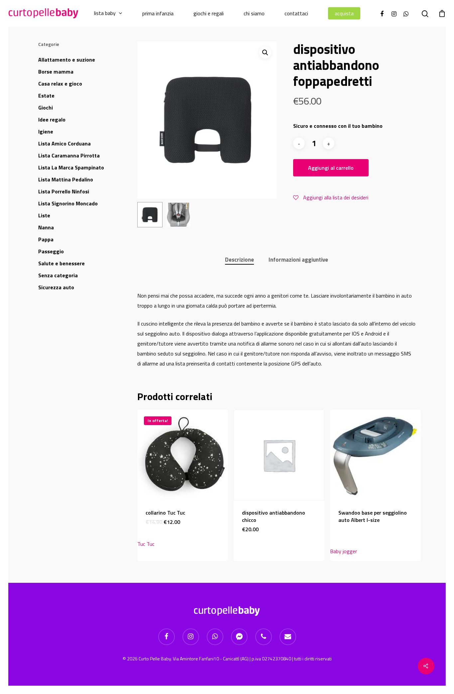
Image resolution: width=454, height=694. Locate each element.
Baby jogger (343, 551)
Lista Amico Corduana (64, 143)
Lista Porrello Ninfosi (63, 191)
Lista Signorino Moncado (68, 203)
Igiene (45, 131)
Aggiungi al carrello (331, 168)
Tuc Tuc (146, 544)
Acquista (344, 13)
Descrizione (239, 259)
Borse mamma (55, 72)
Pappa (46, 239)
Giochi (45, 108)
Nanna (46, 227)
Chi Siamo (254, 13)
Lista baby (105, 13)
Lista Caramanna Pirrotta (69, 155)
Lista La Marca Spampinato (71, 167)
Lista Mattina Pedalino (65, 179)
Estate (46, 96)
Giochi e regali (208, 13)
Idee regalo (51, 119)
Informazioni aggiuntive (298, 259)
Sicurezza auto (56, 287)
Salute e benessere (61, 263)
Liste (44, 215)
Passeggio (51, 251)
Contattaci (296, 13)
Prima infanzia (157, 13)
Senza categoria (58, 275)
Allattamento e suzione (66, 60)
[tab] (239, 260)
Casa (60, 84)
